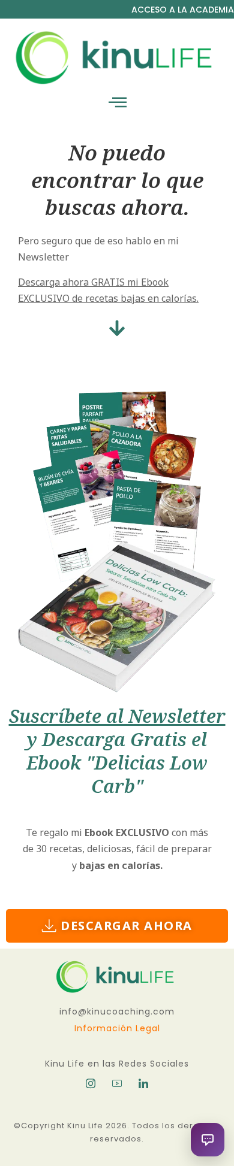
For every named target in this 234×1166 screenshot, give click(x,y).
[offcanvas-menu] (117, 102)
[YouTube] (117, 1083)
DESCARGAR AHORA (127, 925)
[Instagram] (91, 1083)
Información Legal (117, 1028)
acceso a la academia (182, 10)
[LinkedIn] (143, 1083)
